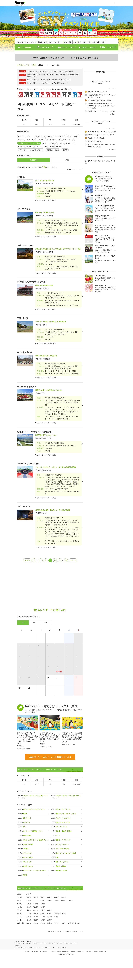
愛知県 (28, 910)
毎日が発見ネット (62, 947)
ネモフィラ (30, 71)
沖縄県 (77, 923)
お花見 (34, 943)
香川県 (28, 920)
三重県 (42, 910)
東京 (54, 42)
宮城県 (28, 897)
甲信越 (60, 42)
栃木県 (63, 900)
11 (59, 560)
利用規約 (27, 951)
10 (55, 560)
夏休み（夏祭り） (58, 943)
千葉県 (42, 900)
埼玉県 (49, 900)
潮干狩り (39, 71)
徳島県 (42, 920)
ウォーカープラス (19, 943)
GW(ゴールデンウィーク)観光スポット (32, 136)
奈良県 (49, 913)
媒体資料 (73, 951)
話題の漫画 (56, 83)
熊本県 (49, 923)
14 (66, 560)
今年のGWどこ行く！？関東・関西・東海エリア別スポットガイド (49, 80)
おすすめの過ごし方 (44, 83)
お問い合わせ (52, 951)
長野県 (35, 904)
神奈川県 (36, 900)
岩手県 (42, 897)
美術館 (65, 150)
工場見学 (40, 140)
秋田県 (49, 897)
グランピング (69, 140)
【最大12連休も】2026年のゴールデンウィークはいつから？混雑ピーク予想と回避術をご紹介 (53, 76)
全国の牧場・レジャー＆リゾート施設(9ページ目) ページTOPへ (65, 931)
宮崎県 (63, 923)
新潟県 (42, 904)
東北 (45, 42)
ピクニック (47, 71)
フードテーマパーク (26, 140)
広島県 (28, 917)
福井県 (42, 907)
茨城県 (70, 900)
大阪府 (28, 913)
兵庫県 (42, 913)
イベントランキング (67, 47)
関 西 (19, 913)
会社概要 (89, 951)
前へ (28, 560)
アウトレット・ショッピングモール (31, 150)
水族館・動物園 (73, 136)
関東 (50, 42)
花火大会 (51, 943)
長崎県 (42, 923)
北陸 (74, 42)
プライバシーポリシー (36, 951)
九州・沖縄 (100, 42)
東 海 (19, 910)
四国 (93, 42)
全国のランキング (33, 797)
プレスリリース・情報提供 (63, 951)
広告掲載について (81, 951)
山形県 (56, 897)
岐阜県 (35, 910)
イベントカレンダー (46, 47)
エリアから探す (26, 47)
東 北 (19, 897)
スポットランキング (88, 47)
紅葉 (66, 943)
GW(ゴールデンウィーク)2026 (26, 42)
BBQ (53, 71)
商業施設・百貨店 (53, 150)
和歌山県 (57, 913)
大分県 (56, 923)
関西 (79, 42)
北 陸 (19, 907)
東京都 (28, 900)
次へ (71, 560)
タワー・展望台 (49, 143)
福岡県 (28, 923)
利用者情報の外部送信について (100, 951)
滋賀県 (63, 913)
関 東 (19, 900)
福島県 (63, 897)
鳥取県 (49, 917)
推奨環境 (45, 951)
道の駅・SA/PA (42, 147)
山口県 (42, 917)
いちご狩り (28, 943)
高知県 (49, 920)
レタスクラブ (18, 947)
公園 (60, 143)
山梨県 (28, 904)
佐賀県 (35, 923)
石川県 (28, 907)
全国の (31, 809)
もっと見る (111, 114)
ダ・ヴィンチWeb (27, 947)
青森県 (35, 897)
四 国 (19, 920)
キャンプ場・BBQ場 (54, 140)
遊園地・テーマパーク (108, 47)
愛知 (70, 42)
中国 (88, 42)
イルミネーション (72, 943)
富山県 (35, 907)
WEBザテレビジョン (38, 947)
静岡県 (49, 910)
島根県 (56, 917)
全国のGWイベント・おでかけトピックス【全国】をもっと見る (50, 757)
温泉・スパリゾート (26, 147)
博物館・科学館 (56, 147)
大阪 (84, 42)
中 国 (19, 917)
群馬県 (56, 900)
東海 (65, 42)
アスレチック (70, 143)
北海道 (40, 42)
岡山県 (35, 917)
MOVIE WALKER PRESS (50, 947)
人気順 (66, 160)
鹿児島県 (71, 923)
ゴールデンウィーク (42, 943)
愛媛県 (35, 920)
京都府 (35, 913)
